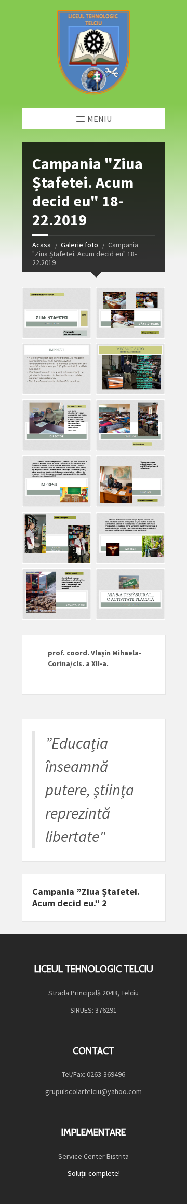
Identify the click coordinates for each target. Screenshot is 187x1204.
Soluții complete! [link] (94, 1173)
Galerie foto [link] (79, 245)
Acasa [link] (41, 245)
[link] (93, 54)
